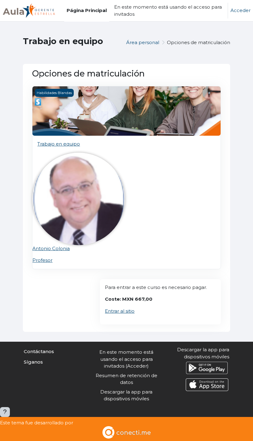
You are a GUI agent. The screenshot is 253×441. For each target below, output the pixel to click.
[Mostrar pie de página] (5, 412)
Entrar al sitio (120, 311)
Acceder (240, 10)
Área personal (142, 42)
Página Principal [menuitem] (87, 10)
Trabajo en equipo (58, 144)
